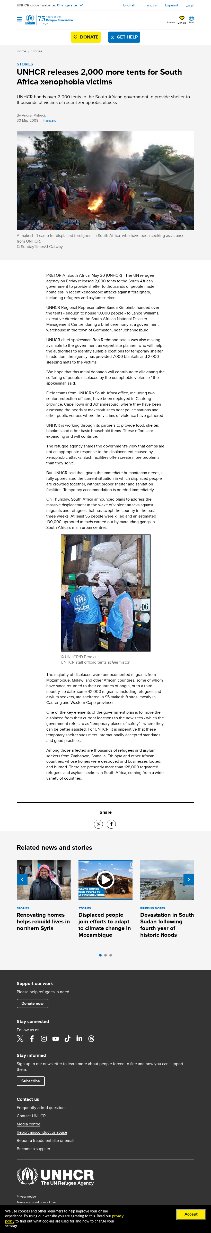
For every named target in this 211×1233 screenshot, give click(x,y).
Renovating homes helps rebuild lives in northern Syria (43, 921)
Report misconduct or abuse (42, 1132)
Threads (91, 1038)
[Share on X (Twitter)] (98, 824)
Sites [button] (191, 22)
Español (171, 5)
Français (150, 5)
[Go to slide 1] (101, 956)
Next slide (188, 879)
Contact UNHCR (31, 1116)
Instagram (43, 1038)
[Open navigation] (19, 19)
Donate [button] (182, 22)
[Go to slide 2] (106, 956)
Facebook (32, 1038)
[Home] (42, 20)
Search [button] (171, 22)
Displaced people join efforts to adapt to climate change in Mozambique (104, 925)
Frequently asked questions (41, 1108)
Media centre (28, 1124)
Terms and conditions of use (36, 1202)
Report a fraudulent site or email (45, 1140)
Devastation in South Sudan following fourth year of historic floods (167, 925)
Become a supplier (33, 1149)
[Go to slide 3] (112, 956)
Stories (36, 51)
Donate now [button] (32, 1003)
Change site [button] (67, 5)
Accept (191, 1214)
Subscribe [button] (30, 1081)
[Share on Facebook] (111, 824)
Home (21, 51)
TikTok (67, 1038)
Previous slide (22, 879)
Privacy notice (26, 1196)
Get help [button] (127, 37)
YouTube (55, 1038)
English (129, 5)
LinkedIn (79, 1038)
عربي (190, 5)
